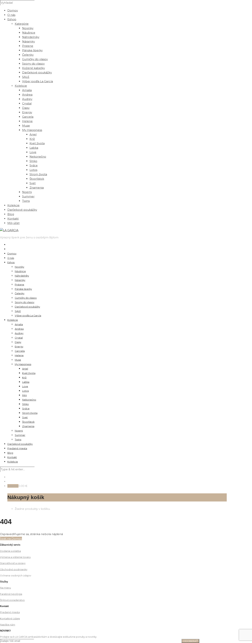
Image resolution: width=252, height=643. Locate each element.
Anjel (33, 134)
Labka (34, 147)
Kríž (32, 139)
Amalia (27, 90)
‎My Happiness (32, 130)
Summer (28, 196)
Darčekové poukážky (37, 72)
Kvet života (37, 143)
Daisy (26, 108)
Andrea (27, 94)
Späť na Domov (11, 538)
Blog (10, 214)
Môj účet (13, 223)
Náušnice (28, 32)
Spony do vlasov (33, 63)
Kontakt (13, 218)
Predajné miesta (17, 448)
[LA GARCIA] (9, 230)
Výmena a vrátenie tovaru (15, 557)
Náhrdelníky (30, 37)
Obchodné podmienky (13, 569)
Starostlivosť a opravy (12, 563)
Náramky (28, 41)
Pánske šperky (32, 50)
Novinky (27, 28)
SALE (25, 77)
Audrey (27, 99)
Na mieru (5, 587)
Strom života (38, 174)
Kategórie (22, 23)
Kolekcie (21, 85)
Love (33, 152)
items (14, 486)
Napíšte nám (7, 624)
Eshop (11, 19)
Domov (12, 10)
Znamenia (37, 187)
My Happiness (23, 364)
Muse (26, 125)
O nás (11, 15)
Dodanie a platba (10, 551)
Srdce (34, 165)
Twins (26, 201)
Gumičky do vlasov (35, 59)
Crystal (27, 103)
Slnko (33, 161)
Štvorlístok (37, 178)
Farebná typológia (11, 594)
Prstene (27, 46)
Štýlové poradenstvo (12, 600)
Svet (33, 183)
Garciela (27, 116)
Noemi (27, 192)
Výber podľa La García (37, 81)
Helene (27, 121)
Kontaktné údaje (10, 618)
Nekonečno (38, 156)
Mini (24, 395)
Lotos (33, 170)
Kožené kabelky (33, 68)
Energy (27, 112)
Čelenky (28, 54)
